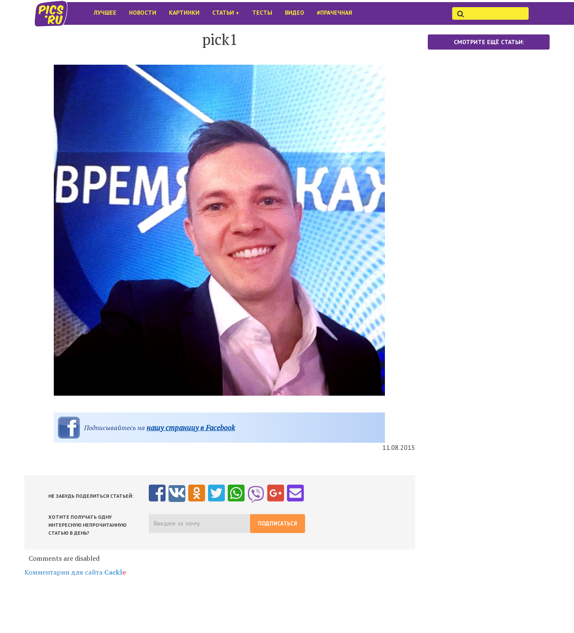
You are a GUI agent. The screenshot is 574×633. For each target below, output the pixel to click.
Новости (142, 12)
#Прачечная (334, 12)
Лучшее (105, 12)
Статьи (226, 12)
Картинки (184, 12)
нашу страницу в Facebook (191, 427)
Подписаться (277, 523)
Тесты (262, 12)
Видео (294, 12)
